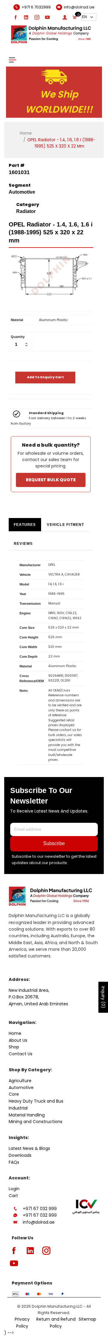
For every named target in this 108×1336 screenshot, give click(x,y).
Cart (13, 1196)
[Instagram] (37, 17)
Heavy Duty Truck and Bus (36, 1101)
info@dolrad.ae (39, 1222)
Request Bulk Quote (51, 480)
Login (14, 1189)
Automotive (21, 1088)
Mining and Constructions (35, 1122)
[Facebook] (16, 17)
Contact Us (20, 1054)
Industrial (18, 1108)
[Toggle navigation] (12, 59)
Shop (14, 1047)
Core (14, 1094)
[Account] (65, 17)
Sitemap (87, 1319)
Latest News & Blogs (29, 1148)
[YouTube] (47, 17)
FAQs (14, 1162)
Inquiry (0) (103, 997)
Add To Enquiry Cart (45, 377)
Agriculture (20, 1081)
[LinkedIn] (26, 17)
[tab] (25, 524)
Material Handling (27, 1115)
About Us (18, 1040)
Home (26, 133)
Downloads (20, 1155)
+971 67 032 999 (40, 1209)
